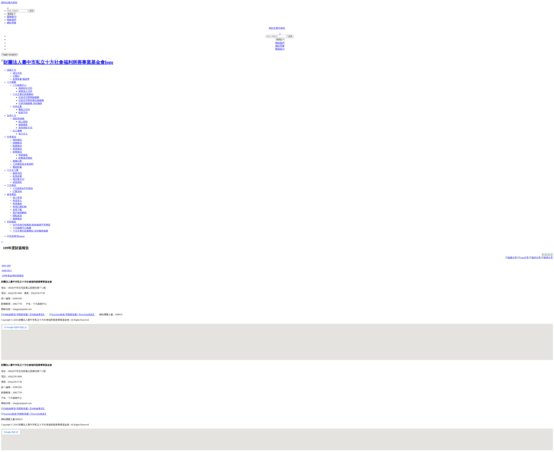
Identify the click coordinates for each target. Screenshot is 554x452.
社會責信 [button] (11, 137)
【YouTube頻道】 (86, 314)
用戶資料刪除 (20, 212)
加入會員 (17, 197)
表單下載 (17, 209)
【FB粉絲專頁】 (37, 314)
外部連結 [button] (11, 222)
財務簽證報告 (25, 158)
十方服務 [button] (11, 82)
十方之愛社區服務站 (23, 94)
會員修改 (17, 203)
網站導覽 (11, 23)
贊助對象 (17, 167)
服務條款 (17, 218)
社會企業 (17, 106)
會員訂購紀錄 (20, 206)
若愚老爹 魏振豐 (21, 79)
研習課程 (17, 182)
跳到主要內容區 (9, 2)
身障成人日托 (25, 91)
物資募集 (23, 124)
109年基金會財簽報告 (13, 275)
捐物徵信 (17, 143)
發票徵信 (17, 149)
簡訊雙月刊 (18, 179)
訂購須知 (17, 191)
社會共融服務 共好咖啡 (30, 103)
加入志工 (23, 134)
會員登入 (17, 200)
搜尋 (31, 11)
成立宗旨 (17, 73)
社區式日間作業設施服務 (31, 100)
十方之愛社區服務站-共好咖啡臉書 (30, 231)
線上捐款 (23, 121)
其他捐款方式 (25, 127)
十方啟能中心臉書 (22, 228)
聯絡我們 (11, 19)
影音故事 (17, 176)
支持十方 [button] (11, 115)
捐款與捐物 (18, 118)
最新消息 (17, 173)
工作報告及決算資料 (23, 164)
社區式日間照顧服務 (28, 97)
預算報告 (23, 155)
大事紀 (16, 76)
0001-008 (6, 265)
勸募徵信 (17, 146)
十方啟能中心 (20, 85)
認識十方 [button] (11, 70)
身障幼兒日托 (25, 88)
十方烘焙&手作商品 (23, 188)
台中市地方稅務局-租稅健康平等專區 (31, 225)
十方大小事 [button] (12, 170)
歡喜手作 (23, 112)
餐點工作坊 (24, 109)
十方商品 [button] (11, 185)
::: (8, 8)
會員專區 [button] (11, 194)
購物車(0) (11, 16)
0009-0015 (7, 270)
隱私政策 (17, 215)
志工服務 (17, 130)
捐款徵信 (17, 140)
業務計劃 (17, 161)
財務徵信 (17, 152)
